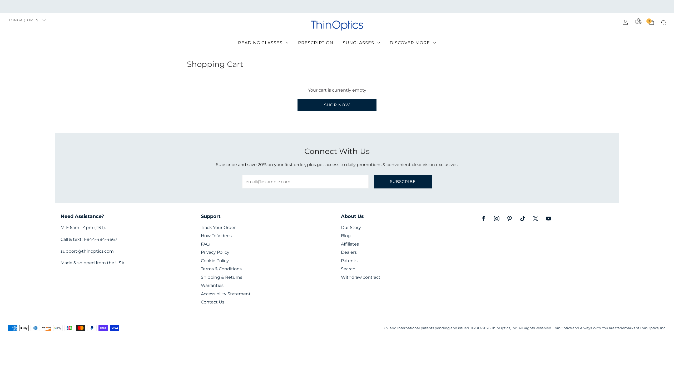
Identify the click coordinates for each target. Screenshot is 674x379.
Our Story (351, 227)
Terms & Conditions (221, 268)
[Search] (663, 22)
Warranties (212, 285)
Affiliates (350, 244)
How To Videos (216, 235)
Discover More (410, 42)
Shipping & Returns (221, 277)
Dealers (349, 252)
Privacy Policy (215, 252)
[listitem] (337, 6)
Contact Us (212, 302)
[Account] (625, 22)
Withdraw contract (360, 277)
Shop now (337, 104)
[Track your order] (638, 21)
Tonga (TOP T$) (24, 20)
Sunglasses (358, 42)
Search (348, 268)
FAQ (205, 244)
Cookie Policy (215, 260)
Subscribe (403, 181)
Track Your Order (218, 227)
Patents (349, 260)
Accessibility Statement (226, 293)
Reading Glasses (260, 42)
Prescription (315, 42)
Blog (346, 235)
